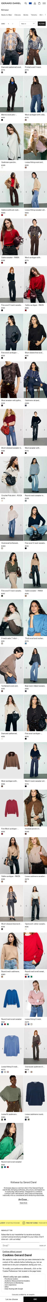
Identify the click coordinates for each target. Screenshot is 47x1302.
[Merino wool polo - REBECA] (11, 94)
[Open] (44, 3)
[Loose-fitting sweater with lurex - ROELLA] (35, 189)
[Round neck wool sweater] (11, 998)
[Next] (45, 15)
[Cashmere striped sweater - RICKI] (35, 379)
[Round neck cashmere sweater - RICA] (11, 951)
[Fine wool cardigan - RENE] (11, 332)
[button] (42, 23)
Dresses (17, 15)
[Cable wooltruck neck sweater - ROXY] (11, 189)
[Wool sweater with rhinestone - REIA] (35, 427)
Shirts (42, 15)
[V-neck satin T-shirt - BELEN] (11, 617)
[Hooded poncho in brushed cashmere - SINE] (35, 808)
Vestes (25, 15)
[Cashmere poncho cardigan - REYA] (11, 141)
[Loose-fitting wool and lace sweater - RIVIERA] (35, 141)
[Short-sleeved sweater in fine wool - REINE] (11, 427)
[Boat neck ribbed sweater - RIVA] (35, 665)
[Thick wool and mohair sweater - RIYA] (35, 617)
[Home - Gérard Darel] (11, 3)
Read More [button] (23, 1203)
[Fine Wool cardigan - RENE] (11, 808)
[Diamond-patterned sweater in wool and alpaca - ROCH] (11, 713)
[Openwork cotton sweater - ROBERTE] (35, 903)
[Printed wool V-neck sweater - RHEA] (35, 46)
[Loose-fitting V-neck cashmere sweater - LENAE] (35, 998)
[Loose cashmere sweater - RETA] (35, 855)
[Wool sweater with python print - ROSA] (11, 379)
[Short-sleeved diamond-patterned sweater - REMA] (11, 903)
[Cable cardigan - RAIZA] (35, 284)
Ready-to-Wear (6, 15)
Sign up (42, 1246)
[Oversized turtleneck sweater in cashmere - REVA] (11, 522)
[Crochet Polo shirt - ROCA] (11, 474)
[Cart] (39, 3)
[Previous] (2, 49)
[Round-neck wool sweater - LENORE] (35, 951)
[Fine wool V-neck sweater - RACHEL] (11, 284)
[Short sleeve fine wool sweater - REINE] (35, 332)
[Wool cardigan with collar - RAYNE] (35, 94)
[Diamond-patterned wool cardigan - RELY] (11, 46)
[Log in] (35, 3)
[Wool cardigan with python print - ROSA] (35, 236)
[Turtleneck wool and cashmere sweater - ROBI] (11, 665)
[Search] (26, 3)
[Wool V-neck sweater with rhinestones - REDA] (35, 760)
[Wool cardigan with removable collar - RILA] (11, 760)
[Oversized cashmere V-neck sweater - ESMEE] (35, 1046)
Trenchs (34, 15)
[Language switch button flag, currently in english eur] (30, 3)
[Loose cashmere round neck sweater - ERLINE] (35, 1093)
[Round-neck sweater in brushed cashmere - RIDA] (35, 474)
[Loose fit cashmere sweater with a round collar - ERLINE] (11, 1093)
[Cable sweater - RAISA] (11, 236)
